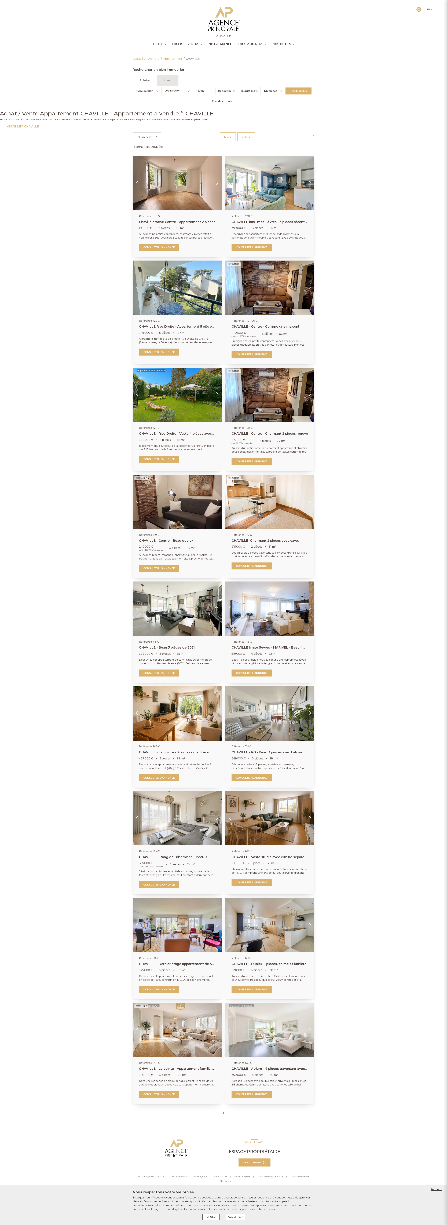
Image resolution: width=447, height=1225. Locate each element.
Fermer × (436, 1189)
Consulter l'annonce (159, 247)
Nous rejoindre (250, 44)
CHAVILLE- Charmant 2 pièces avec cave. (265, 541)
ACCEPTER (235, 1216)
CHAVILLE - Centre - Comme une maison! (265, 326)
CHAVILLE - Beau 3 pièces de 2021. (167, 647)
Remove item (149, 137)
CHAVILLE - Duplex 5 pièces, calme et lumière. (269, 964)
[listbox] (147, 91)
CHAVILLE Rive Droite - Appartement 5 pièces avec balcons (176, 328)
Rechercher (298, 91)
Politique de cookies (299, 1176)
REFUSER (211, 1216)
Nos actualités (220, 1176)
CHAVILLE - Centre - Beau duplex (166, 541)
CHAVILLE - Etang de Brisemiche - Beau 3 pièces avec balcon (173, 859)
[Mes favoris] (418, 9)
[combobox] (177, 91)
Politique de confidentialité (270, 1176)
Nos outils (282, 44)
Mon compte (252, 1162)
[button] (137, 183)
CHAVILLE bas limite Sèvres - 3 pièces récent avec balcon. (268, 224)
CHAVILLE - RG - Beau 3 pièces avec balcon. (267, 752)
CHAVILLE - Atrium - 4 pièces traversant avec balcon (268, 1070)
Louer (177, 44)
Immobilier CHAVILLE (22, 126)
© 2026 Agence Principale (151, 1176)
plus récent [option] (144, 137)
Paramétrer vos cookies (264, 1209)
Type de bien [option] (144, 91)
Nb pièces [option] (270, 91)
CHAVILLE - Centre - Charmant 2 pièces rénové (270, 434)
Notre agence (220, 44)
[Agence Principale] (176, 1148)
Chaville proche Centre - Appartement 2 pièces (177, 222)
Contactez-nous (179, 1176)
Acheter (159, 44)
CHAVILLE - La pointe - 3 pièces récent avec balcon (175, 754)
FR (428, 9)
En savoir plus (239, 1209)
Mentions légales (242, 1176)
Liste (227, 136)
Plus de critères (222, 101)
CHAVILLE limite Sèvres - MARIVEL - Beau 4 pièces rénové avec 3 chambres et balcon (267, 649)
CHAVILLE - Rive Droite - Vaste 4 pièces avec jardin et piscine (175, 435)
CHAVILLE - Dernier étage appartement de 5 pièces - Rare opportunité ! (175, 966)
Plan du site (225, 1181)
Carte (246, 136)
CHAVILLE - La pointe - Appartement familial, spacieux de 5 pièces (175, 1070)
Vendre (194, 44)
